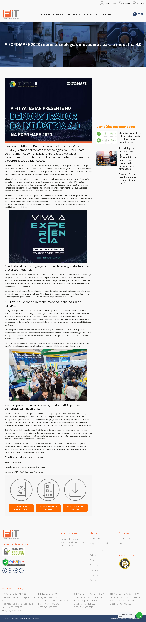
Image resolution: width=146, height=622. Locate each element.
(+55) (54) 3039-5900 (47, 607)
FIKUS (122, 543)
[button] (58, 14)
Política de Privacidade (118, 619)
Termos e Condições (133, 619)
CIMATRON (124, 538)
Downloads (96, 570)
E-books (94, 560)
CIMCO (73, 150)
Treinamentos (97, 550)
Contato (94, 580)
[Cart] (140, 14)
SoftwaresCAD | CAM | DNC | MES (100, 541)
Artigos (93, 555)
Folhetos (94, 565)
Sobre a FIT (96, 575)
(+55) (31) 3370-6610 (83, 607)
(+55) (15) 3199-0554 (11, 610)
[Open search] (135, 14)
